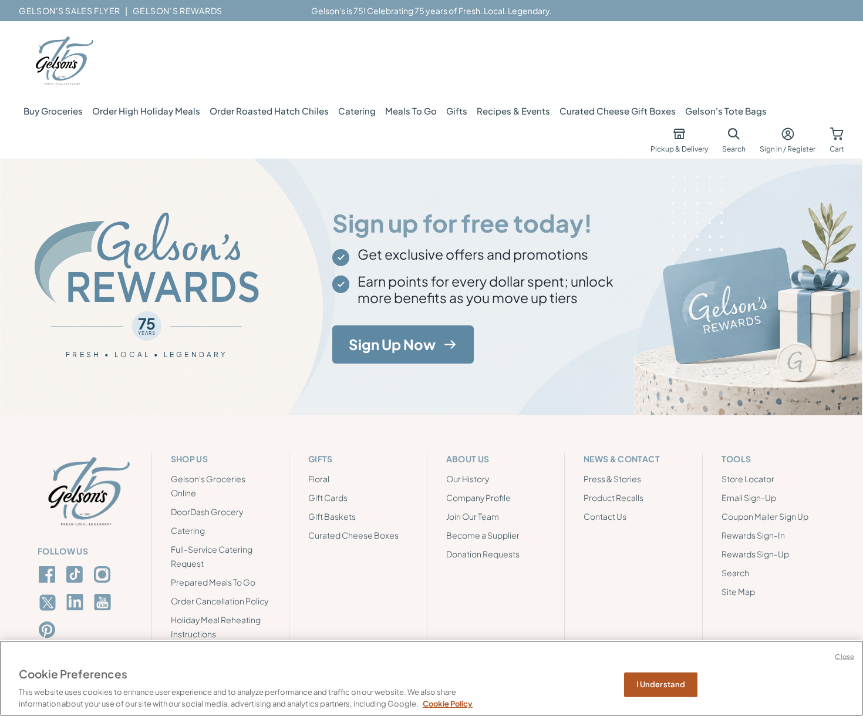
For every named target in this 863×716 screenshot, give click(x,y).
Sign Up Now (392, 344)
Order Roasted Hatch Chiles (269, 110)
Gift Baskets (332, 516)
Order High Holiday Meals (146, 110)
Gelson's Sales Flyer (69, 10)
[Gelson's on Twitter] (49, 602)
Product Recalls (613, 497)
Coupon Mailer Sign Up (765, 516)
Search (735, 572)
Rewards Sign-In (753, 535)
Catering (357, 110)
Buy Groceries (53, 110)
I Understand (661, 684)
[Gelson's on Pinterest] (49, 629)
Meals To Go (411, 110)
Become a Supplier (483, 535)
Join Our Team (472, 516)
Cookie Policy (448, 703)
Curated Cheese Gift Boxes (617, 110)
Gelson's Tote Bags (726, 110)
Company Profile (478, 497)
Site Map (738, 591)
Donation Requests (483, 554)
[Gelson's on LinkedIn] (76, 602)
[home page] (63, 61)
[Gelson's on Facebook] (49, 574)
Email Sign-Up (749, 497)
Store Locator (748, 478)
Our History (467, 478)
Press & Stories (612, 478)
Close (844, 656)
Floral (318, 478)
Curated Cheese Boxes (353, 535)
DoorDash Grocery (207, 511)
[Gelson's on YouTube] (104, 604)
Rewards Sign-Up (755, 554)
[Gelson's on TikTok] (76, 576)
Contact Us (605, 516)
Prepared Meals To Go (213, 582)
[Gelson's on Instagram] (104, 574)
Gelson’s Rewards (178, 10)
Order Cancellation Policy (219, 601)
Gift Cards (328, 497)
